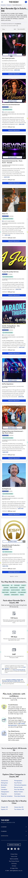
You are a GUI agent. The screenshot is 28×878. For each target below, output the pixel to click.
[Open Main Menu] (2, 2)
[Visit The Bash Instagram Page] (8, 849)
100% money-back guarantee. (16, 724)
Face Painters (18, 783)
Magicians (4, 794)
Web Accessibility (14, 858)
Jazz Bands (22, 587)
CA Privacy (14, 863)
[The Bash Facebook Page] (12, 849)
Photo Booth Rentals (19, 796)
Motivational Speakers (20, 785)
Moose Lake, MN (18, 807)
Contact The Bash (14, 844)
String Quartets (14, 594)
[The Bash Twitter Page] (18, 849)
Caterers (3, 787)
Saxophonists (13, 592)
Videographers (5, 791)
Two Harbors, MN (19, 809)
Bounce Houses (18, 787)
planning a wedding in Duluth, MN (14, 679)
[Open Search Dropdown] (26, 2)
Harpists (23, 590)
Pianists (22, 594)
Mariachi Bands (5, 585)
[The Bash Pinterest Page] (15, 849)
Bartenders (4, 785)
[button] (14, 826)
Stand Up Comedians (7, 796)
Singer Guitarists (14, 587)
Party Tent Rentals (19, 789)
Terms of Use (14, 856)
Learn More (17, 70)
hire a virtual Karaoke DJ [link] (19, 669)
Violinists (23, 585)
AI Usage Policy (14, 868)
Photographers (18, 780)
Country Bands (6, 590)
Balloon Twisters (18, 791)
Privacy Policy (14, 854)
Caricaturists (4, 780)
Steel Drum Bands (22, 592)
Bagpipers (6, 587)
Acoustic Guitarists (15, 590)
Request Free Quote (14, 74)
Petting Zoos (4, 783)
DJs (11, 585)
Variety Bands (5, 592)
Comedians (4, 789)
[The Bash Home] (14, 2)
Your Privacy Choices (14, 861)
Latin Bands (6, 594)
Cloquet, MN (4, 807)
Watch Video (13, 54)
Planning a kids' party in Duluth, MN (11, 681)
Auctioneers (17, 794)
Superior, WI (4, 809)
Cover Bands (17, 585)
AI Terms (14, 866)
